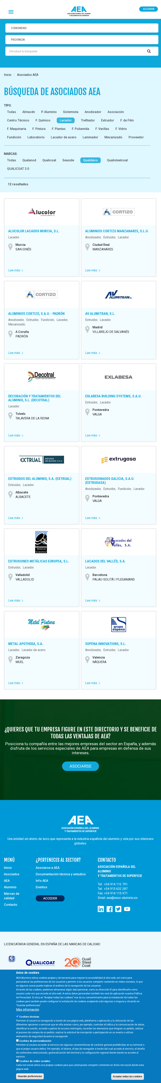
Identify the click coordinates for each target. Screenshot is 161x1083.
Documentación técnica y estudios (61, 874)
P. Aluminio (49, 112)
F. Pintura (39, 129)
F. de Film (127, 120)
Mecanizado (113, 137)
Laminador (90, 137)
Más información (27, 1009)
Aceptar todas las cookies (127, 1076)
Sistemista (70, 112)
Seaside (68, 160)
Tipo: (8, 105)
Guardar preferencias (30, 1076)
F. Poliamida (80, 129)
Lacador (66, 120)
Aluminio (10, 887)
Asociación (116, 112)
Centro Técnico (18, 120)
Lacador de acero (63, 137)
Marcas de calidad (11, 896)
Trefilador (88, 120)
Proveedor (136, 137)
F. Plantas (59, 129)
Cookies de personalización (35, 1041)
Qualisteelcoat (117, 160)
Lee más (15, 270)
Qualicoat (49, 160)
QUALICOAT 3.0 (18, 169)
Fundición (14, 137)
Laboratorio (36, 137)
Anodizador (93, 112)
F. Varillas (102, 129)
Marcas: (10, 154)
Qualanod (29, 160)
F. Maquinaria (16, 129)
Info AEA (42, 881)
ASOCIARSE (80, 766)
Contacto (10, 905)
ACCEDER (50, 898)
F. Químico (43, 120)
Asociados (11, 874)
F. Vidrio (121, 129)
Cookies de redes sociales (34, 1061)
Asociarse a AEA (47, 868)
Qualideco (90, 160)
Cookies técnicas (29, 1016)
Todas (11, 112)
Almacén (28, 112)
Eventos (41, 887)
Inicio (7, 75)
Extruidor (107, 120)
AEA (7, 881)
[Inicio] (80, 11)
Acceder (148, 8)
